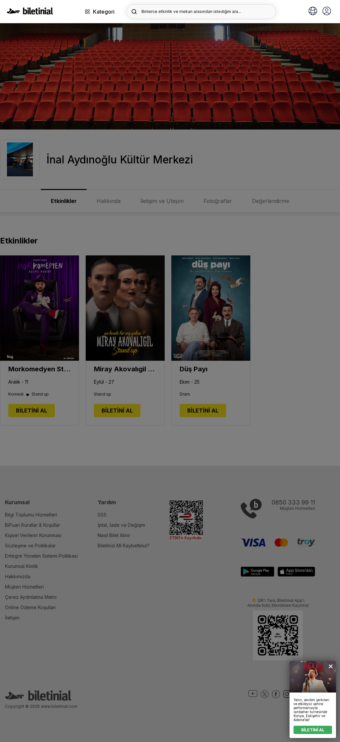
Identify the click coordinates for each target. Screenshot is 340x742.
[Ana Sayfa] (30, 12)
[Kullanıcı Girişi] (326, 12)
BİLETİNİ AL (312, 729)
